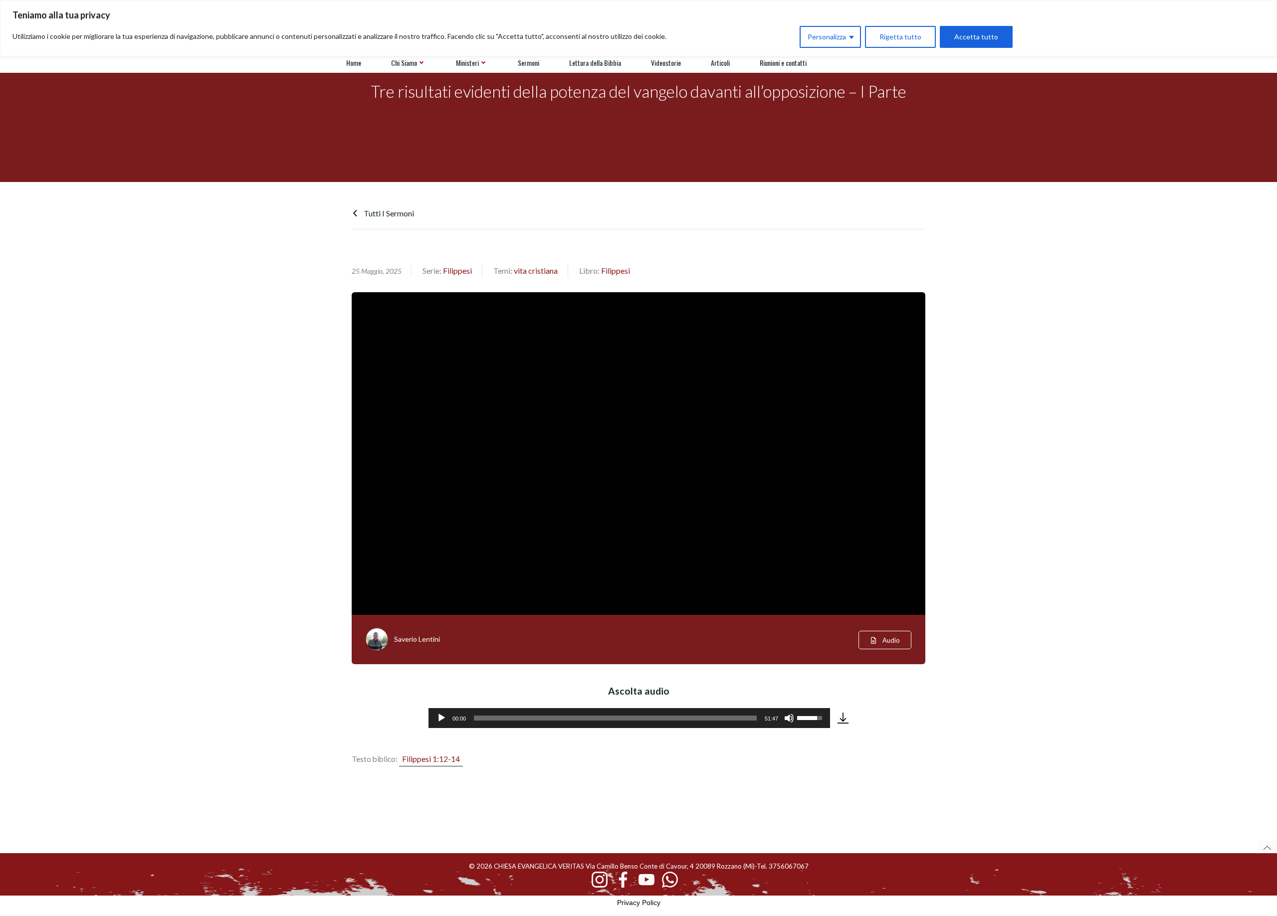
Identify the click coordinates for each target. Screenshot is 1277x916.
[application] (629, 718)
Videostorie (666, 62)
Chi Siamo (404, 62)
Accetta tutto (976, 36)
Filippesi (457, 270)
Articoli (720, 62)
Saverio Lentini (417, 639)
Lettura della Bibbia (595, 62)
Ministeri (467, 62)
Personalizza (827, 36)
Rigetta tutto (900, 36)
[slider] (615, 718)
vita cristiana (536, 270)
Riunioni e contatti (783, 62)
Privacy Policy (638, 903)
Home (353, 62)
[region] (638, 28)
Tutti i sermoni (388, 213)
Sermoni (528, 62)
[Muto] (789, 718)
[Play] (441, 718)
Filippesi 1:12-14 (431, 758)
